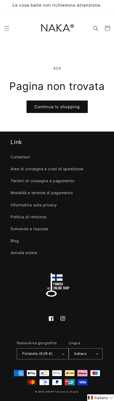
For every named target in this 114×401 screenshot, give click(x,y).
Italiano (80, 353)
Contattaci (20, 157)
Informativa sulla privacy (34, 205)
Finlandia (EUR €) (37, 353)
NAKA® (50, 391)
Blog (15, 240)
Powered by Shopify (67, 391)
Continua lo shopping (57, 106)
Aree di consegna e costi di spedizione (47, 169)
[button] (6, 28)
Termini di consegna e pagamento (42, 180)
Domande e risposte (29, 228)
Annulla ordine (24, 252)
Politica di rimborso (29, 217)
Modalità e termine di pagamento (42, 192)
